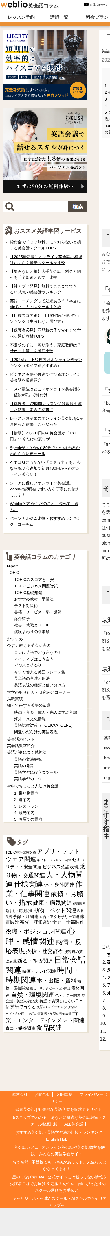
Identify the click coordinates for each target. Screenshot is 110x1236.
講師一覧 (59, 17)
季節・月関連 (25, 916)
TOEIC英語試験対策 (21, 852)
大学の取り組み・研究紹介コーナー (38, 692)
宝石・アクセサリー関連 (59, 917)
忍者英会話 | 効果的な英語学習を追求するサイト (58, 1109)
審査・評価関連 (36, 922)
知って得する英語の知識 (28, 705)
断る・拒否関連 (35, 961)
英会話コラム (43, 5)
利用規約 (65, 1094)
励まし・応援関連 (19, 911)
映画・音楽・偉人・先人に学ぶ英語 (45, 712)
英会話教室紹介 (21, 745)
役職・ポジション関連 (36, 931)
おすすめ (15, 639)
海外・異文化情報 (30, 719)
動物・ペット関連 (55, 910)
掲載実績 (15, 699)
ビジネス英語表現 (61, 866)
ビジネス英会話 (28, 665)
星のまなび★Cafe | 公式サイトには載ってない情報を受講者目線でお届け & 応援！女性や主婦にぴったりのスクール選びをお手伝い (58, 1184)
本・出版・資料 (56, 981)
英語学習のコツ (28, 778)
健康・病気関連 (52, 903)
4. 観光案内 (24, 812)
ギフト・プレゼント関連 (54, 860)
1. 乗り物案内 (26, 793)
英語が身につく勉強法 (27, 752)
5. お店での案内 (28, 819)
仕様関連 (28, 884)
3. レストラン (26, 806)
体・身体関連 (59, 885)
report (12, 566)
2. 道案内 (22, 799)
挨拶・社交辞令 (44, 951)
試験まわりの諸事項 (32, 631)
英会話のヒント (21, 739)
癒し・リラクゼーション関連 (50, 988)
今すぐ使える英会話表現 (28, 645)
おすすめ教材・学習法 (34, 599)
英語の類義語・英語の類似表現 (50, 1013)
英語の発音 (24, 765)
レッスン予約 (21, 17)
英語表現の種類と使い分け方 (39, 685)
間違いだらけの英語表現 (36, 732)
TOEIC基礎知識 (28, 592)
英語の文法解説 (28, 759)
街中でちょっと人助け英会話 (32, 786)
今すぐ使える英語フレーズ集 (39, 672)
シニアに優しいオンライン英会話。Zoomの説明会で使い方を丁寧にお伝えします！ (45, 489)
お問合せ (42, 1094)
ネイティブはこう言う (34, 659)
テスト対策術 (26, 605)
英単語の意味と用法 (32, 678)
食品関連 (49, 1027)
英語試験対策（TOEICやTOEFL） (44, 725)
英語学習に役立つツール (36, 772)
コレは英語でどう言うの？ (37, 652)
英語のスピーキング (52, 1007)
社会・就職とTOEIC (32, 625)
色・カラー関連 (68, 995)
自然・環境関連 (32, 994)
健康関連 (79, 903)
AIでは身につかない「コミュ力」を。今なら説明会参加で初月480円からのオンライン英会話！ (45, 468)
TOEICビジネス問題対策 (36, 586)
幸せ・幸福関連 (68, 922)
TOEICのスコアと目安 (34, 579)
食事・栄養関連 (20, 1028)
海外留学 (22, 618)
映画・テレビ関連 (39, 971)
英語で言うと (23, 1006)
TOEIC (13, 572)
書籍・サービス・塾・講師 (37, 612)
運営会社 (20, 1094)
